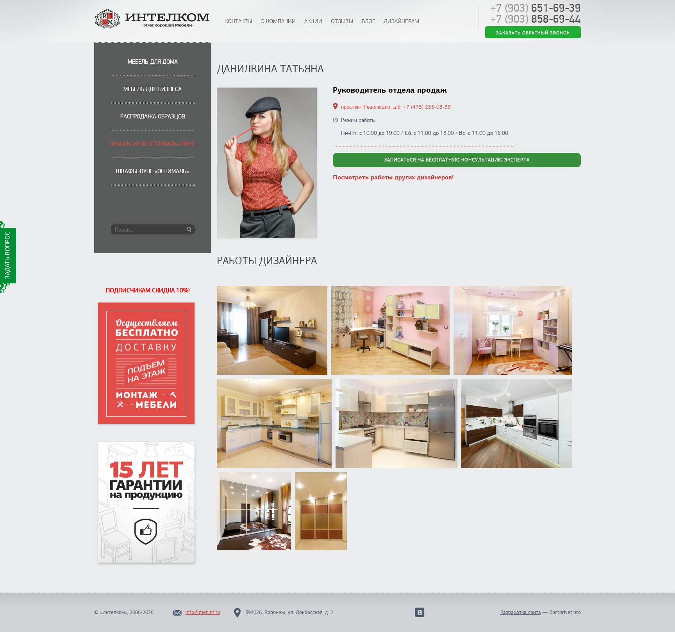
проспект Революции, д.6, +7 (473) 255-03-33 (396, 107)
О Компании (278, 21)
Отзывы (342, 21)
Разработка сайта (520, 612)
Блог (368, 21)
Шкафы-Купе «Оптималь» (152, 171)
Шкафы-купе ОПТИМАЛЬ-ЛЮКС (152, 143)
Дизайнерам (401, 21)
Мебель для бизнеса (152, 89)
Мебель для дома (153, 61)
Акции (313, 21)
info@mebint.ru (203, 612)
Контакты (238, 21)
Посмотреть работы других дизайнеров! (393, 177)
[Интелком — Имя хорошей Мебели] (152, 19)
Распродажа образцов (152, 116)
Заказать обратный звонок (533, 33)
